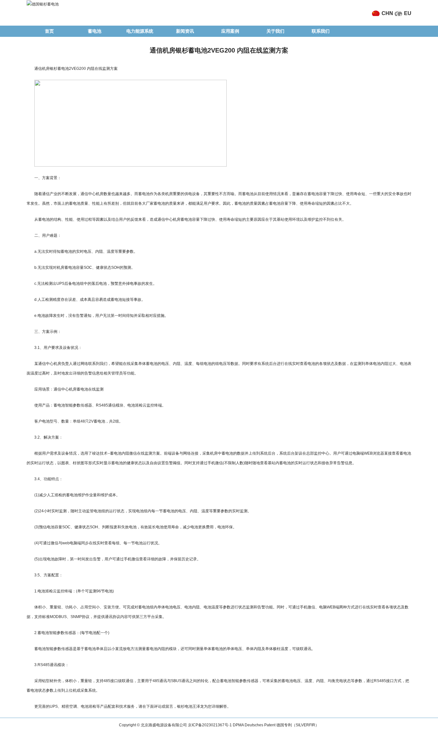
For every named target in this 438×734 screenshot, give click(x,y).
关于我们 (275, 31)
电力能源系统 (139, 31)
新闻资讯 (185, 31)
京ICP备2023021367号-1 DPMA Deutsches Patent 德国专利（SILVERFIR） (253, 725)
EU (407, 13)
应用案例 (230, 31)
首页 (49, 31)
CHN (387, 13)
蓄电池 (94, 31)
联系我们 (321, 31)
